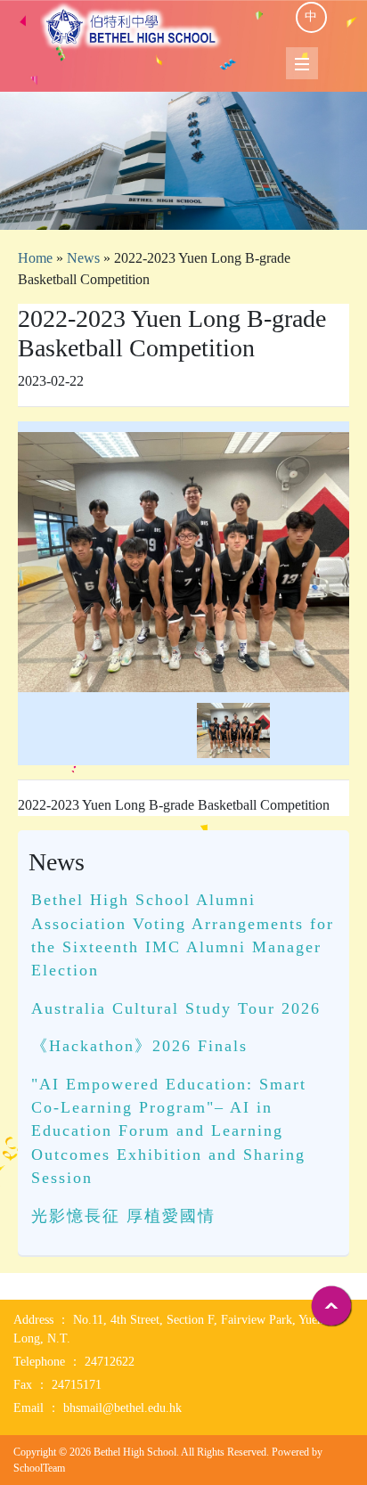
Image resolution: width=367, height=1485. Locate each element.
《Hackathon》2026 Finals (139, 1046)
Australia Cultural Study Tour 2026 (176, 1008)
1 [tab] (183, 207)
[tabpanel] (183, 161)
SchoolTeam (39, 1468)
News (83, 257)
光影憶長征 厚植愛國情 (123, 1216)
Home (35, 257)
